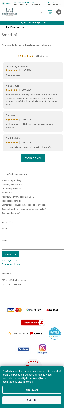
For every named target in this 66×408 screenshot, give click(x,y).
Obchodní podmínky (11, 188)
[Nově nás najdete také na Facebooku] (23, 349)
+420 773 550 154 (14, 284)
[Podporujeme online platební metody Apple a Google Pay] (34, 309)
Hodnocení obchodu (11, 200)
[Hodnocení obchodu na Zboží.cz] (52, 309)
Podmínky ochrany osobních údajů (18, 196)
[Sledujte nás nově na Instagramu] (43, 349)
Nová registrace (9, 260)
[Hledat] (42, 12)
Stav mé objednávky (11, 180)
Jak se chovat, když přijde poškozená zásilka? (24, 209)
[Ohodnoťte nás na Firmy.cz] (25, 333)
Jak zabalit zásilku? (11, 213)
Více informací (25, 382)
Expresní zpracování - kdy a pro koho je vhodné (24, 204)
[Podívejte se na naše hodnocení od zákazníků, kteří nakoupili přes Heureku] (55, 333)
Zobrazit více (33, 158)
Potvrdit (32, 400)
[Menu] (59, 12)
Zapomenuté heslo (11, 264)
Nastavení (32, 390)
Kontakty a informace (12, 184)
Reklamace (7, 192)
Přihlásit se (10, 254)
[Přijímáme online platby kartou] (15, 309)
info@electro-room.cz (17, 280)
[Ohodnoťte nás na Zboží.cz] (33, 322)
